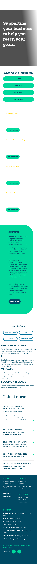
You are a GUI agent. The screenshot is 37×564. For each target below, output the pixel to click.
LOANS (18, 79)
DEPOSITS (18, 85)
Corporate (22, 499)
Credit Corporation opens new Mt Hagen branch (16, 455)
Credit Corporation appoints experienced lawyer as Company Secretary (17, 466)
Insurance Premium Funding (9, 487)
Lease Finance (7, 484)
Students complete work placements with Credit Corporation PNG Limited (15, 444)
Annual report (23, 497)
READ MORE (14, 301)
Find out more (13, 130)
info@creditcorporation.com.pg (14, 539)
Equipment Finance (9, 481)
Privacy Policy (8, 547)
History (21, 484)
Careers (21, 489)
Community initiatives (25, 486)
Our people (22, 481)
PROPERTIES (18, 92)
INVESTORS (18, 99)
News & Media (22, 502)
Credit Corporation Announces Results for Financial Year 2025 (14, 408)
